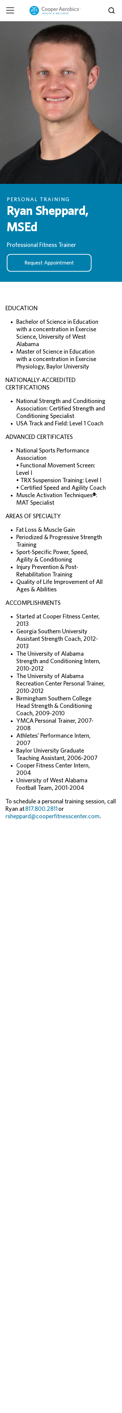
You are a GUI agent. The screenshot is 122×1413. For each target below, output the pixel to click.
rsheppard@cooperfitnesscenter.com (52, 817)
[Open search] (111, 10)
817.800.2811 (41, 809)
